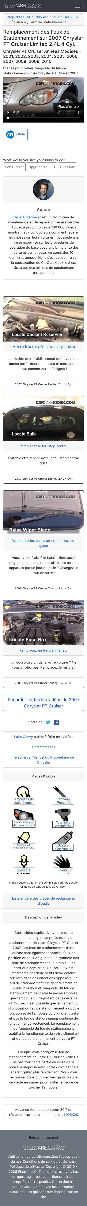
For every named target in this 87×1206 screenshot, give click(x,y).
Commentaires (43, 747)
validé (19, 134)
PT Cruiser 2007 (66, 17)
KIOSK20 (71, 1114)
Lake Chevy (23, 737)
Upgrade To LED (42, 167)
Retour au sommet (43, 1137)
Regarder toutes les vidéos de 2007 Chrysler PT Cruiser (43, 703)
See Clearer (14, 167)
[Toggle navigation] (78, 6)
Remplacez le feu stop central (43, 446)
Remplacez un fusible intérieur (43, 650)
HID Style (67, 167)
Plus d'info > (69, 106)
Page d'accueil (18, 17)
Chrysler (41, 17)
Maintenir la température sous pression (43, 346)
